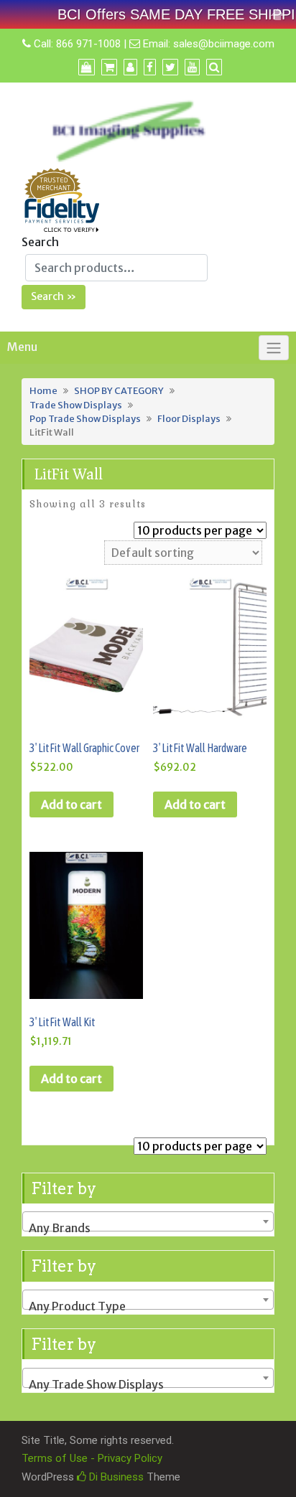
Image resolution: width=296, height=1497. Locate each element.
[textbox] (148, 1228)
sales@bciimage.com (223, 43)
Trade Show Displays (75, 404)
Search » (53, 296)
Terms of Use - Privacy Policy (92, 1458)
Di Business (115, 1476)
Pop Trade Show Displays (85, 418)
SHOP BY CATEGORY (119, 390)
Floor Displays (189, 418)
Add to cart (71, 804)
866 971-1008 (88, 43)
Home (43, 390)
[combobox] (148, 1221)
